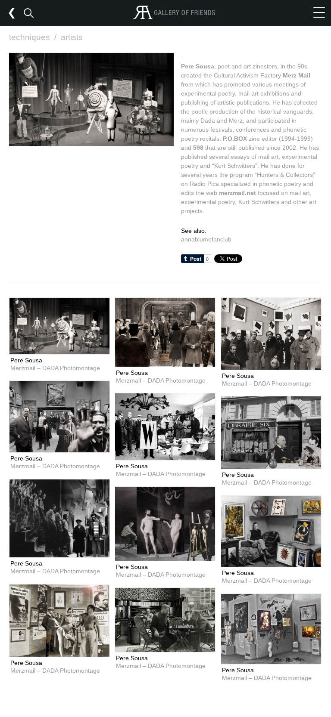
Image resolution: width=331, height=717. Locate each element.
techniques (32, 37)
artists (72, 37)
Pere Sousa (26, 360)
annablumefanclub (206, 239)
